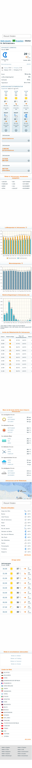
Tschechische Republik (11, 723)
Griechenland (8, 686)
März (3, 186)
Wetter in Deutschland (23, 755)
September (4, 88)
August (14, 188)
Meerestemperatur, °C (16, 263)
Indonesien (7, 691)
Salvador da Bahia (6, 531)
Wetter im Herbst (16, 664)
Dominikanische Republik (12, 680)
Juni (13, 184)
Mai (13, 181)
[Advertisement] (16, 17)
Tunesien (7, 725)
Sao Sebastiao (5, 540)
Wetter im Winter (16, 655)
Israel (6, 694)
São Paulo (4, 537)
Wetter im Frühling (16, 658)
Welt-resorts (5, 41)
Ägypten (6, 672)
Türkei (6, 728)
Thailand (7, 720)
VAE (5, 731)
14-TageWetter (5, 159)
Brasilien (19, 41)
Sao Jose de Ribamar (7, 534)
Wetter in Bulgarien (6, 751)
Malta (6, 707)
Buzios (3, 514)
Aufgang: (6, 67)
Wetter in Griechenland (23, 751)
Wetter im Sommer (15, 661)
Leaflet (24, 498)
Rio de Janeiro (5, 528)
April (3, 188)
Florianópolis (5, 546)
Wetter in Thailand (22, 747)
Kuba (5, 701)
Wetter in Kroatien (22, 753)
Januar (4, 181)
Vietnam (6, 733)
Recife (3, 525)
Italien (6, 696)
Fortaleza (4, 549)
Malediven (7, 704)
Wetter (6, 169)
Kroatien (7, 699)
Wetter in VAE (21, 749)
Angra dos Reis (5, 511)
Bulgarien (7, 675)
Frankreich (7, 683)
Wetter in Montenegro (7, 755)
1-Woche (8, 149)
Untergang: (16, 67)
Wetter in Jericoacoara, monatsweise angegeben (16, 177)
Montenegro (8, 712)
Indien (6, 688)
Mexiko (6, 709)
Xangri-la (4, 552)
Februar (5, 184)
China (5, 678)
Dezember (26, 188)
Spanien (6, 715)
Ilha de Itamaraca (6, 519)
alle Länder (28, 739)
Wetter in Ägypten (6, 747)
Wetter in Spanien (6, 753)
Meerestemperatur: (6, 64)
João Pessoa (5, 517)
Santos (3, 543)
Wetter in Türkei (5, 749)
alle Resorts (27, 555)
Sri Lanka (7, 717)
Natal (2, 522)
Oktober (26, 184)
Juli (13, 186)
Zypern (6, 736)
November (26, 186)
